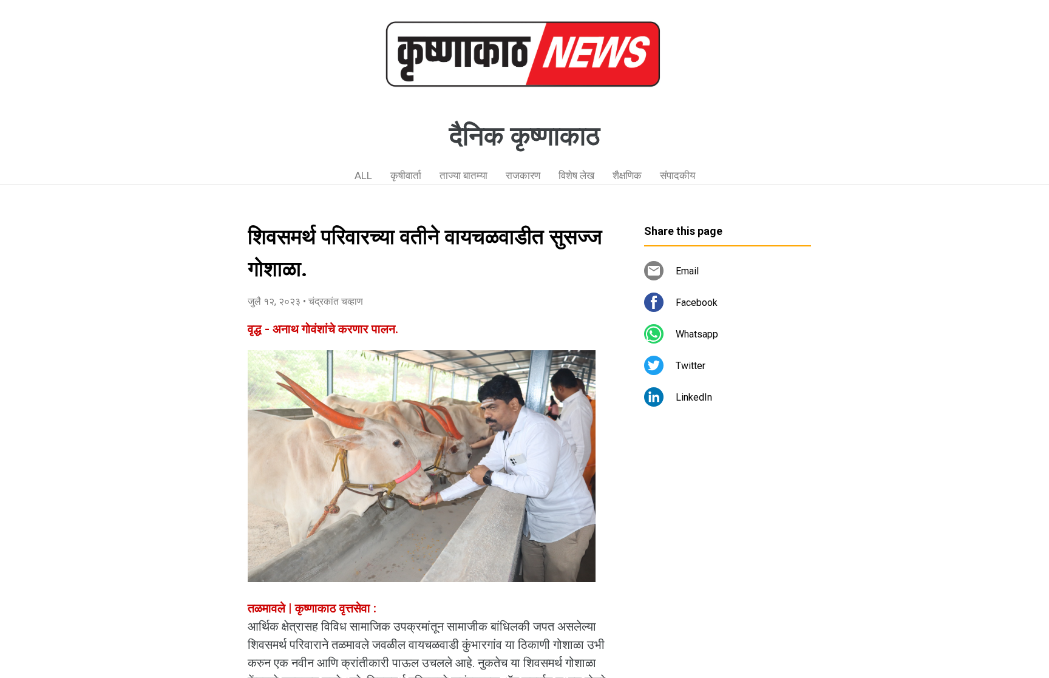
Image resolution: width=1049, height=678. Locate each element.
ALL (363, 175)
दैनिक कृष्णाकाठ (524, 136)
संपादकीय (677, 175)
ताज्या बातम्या (463, 175)
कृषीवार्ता (405, 175)
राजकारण (523, 175)
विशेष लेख (576, 175)
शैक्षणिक (627, 175)
